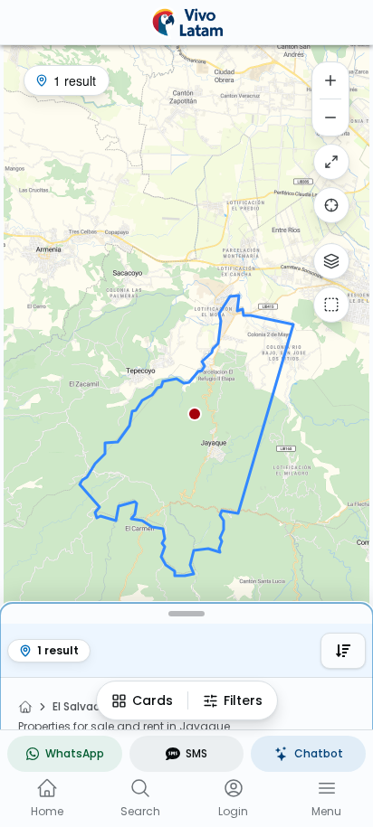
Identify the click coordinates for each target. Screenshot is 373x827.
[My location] (331, 205)
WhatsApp (74, 753)
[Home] (25, 707)
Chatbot (318, 753)
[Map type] (331, 261)
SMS (196, 753)
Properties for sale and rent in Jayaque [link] (124, 726)
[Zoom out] (330, 117)
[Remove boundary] (331, 305)
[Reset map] (331, 162)
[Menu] (327, 788)
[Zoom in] (330, 80)
